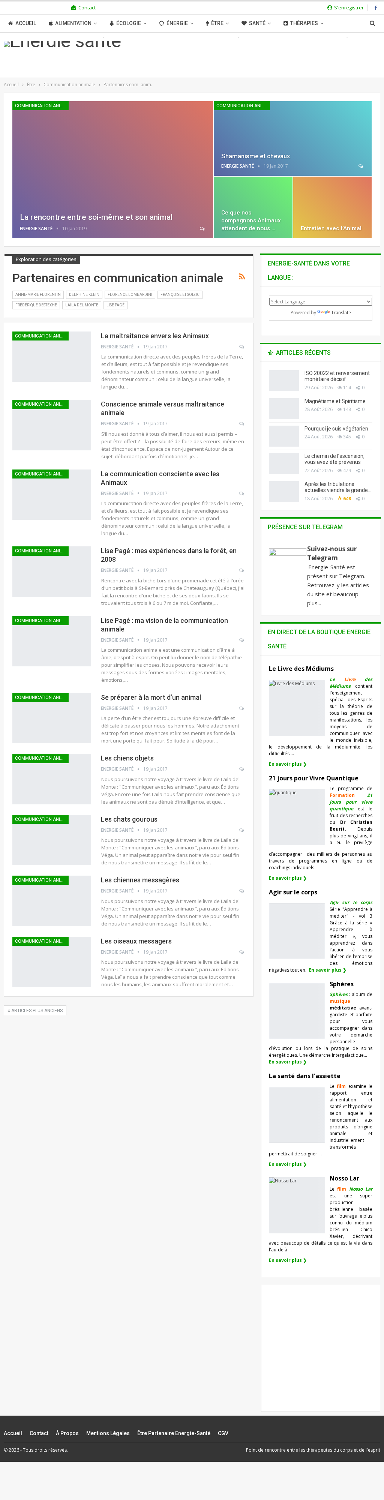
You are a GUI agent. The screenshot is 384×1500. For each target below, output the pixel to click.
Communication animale (42, 105)
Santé (257, 23)
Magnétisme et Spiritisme (335, 401)
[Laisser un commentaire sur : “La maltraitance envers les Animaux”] (242, 347)
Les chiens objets (127, 758)
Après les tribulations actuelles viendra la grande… (337, 487)
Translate (341, 312)
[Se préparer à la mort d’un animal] (51, 718)
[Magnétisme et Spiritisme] (284, 408)
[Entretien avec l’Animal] (332, 207)
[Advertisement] (326, 1354)
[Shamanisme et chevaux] (292, 138)
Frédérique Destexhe (36, 305)
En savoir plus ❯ (288, 764)
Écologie (128, 23)
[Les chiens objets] (51, 779)
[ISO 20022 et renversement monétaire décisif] (284, 380)
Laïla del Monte (81, 305)
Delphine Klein (84, 294)
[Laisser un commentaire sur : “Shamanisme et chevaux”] (361, 166)
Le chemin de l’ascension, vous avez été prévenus (334, 459)
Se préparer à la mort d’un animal (151, 697)
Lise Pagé (115, 305)
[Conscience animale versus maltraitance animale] (51, 425)
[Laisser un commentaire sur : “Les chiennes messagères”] (242, 891)
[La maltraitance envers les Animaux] (51, 357)
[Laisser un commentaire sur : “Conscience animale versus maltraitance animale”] (242, 424)
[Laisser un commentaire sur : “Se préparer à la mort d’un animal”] (242, 708)
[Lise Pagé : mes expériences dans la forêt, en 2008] (51, 571)
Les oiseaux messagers (136, 941)
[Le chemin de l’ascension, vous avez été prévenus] (284, 463)
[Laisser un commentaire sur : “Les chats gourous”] (242, 830)
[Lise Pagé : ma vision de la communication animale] (51, 641)
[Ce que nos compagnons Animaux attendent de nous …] (253, 207)
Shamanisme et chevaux (255, 156)
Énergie (177, 23)
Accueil (25, 23)
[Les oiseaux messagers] (51, 962)
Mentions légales (108, 1433)
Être (217, 23)
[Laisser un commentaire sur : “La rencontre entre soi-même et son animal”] (203, 228)
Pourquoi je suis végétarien (336, 429)
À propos (67, 1433)
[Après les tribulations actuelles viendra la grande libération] (284, 491)
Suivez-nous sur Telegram (332, 553)
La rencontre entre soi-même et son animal (96, 217)
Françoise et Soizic (180, 294)
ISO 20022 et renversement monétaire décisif (337, 376)
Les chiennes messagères (140, 880)
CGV (223, 1433)
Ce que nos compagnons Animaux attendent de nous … (251, 220)
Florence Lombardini (130, 294)
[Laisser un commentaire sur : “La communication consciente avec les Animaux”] (242, 493)
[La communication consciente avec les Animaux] (51, 495)
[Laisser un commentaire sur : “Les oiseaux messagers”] (242, 952)
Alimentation (73, 23)
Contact (87, 7)
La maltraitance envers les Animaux (155, 336)
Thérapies (304, 23)
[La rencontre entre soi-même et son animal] (113, 169)
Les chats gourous (129, 819)
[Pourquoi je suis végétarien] (284, 436)
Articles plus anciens (36, 1010)
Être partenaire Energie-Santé (173, 1433)
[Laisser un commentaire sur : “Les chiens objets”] (242, 769)
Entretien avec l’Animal (331, 228)
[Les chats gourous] (51, 840)
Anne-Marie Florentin (38, 294)
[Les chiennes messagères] (51, 901)
